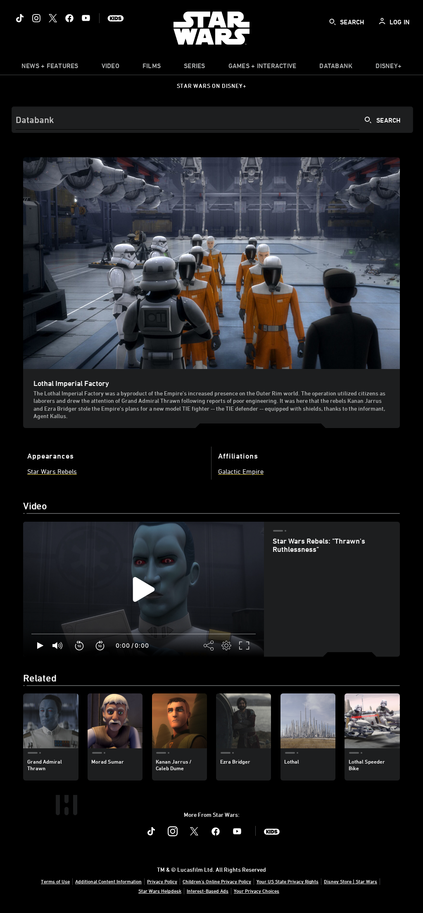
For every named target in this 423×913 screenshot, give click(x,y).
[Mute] (57, 645)
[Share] (209, 645)
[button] (79, 645)
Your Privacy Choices (256, 891)
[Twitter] (53, 18)
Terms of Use (55, 881)
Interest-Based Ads (207, 891)
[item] (50, 68)
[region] (143, 589)
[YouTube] (86, 18)
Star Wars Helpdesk (159, 891)
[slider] (143, 634)
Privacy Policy (162, 881)
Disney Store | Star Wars (350, 881)
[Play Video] (144, 589)
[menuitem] (110, 68)
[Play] (40, 645)
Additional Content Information (108, 881)
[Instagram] (36, 18)
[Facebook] (69, 18)
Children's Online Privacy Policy (217, 881)
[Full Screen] (244, 645)
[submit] (332, 22)
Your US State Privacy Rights (287, 881)
